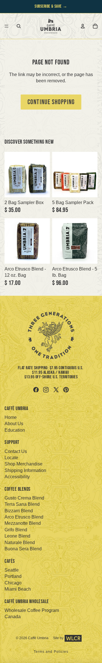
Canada (13, 616)
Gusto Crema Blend (24, 498)
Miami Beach (18, 589)
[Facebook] (36, 389)
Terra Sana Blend (22, 504)
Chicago (13, 582)
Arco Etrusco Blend (24, 517)
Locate (11, 457)
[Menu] (6, 26)
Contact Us (16, 451)
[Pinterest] (66, 389)
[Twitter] (56, 389)
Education (15, 430)
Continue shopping (51, 102)
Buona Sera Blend (23, 548)
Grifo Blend (16, 529)
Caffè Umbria (38, 638)
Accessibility (17, 476)
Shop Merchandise (23, 463)
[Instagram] (45, 389)
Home (11, 417)
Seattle (12, 570)
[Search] (18, 26)
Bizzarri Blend (19, 510)
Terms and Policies (51, 652)
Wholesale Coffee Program (32, 610)
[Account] (82, 26)
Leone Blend (17, 536)
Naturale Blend (20, 542)
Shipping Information (25, 470)
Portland (13, 576)
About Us (14, 423)
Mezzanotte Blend (23, 523)
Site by (58, 638)
